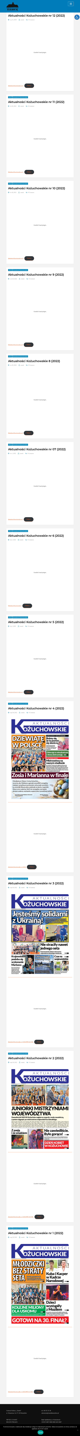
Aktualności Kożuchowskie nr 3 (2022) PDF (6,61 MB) (20, 1041)
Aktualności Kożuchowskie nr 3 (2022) (36, 883)
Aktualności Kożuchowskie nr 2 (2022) (36, 1058)
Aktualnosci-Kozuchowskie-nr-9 (15, 344)
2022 (10, 97)
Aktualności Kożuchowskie (20, 97)
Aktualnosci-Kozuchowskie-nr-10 (15, 258)
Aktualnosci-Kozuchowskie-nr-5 (15, 692)
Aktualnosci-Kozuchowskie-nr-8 (15, 433)
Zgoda (40, 1432)
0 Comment (31, 20)
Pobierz (29, 85)
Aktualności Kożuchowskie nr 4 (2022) (36, 708)
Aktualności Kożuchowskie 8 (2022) (34, 361)
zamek (22, 20)
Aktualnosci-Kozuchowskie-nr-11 (15, 172)
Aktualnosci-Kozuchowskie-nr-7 (15, 519)
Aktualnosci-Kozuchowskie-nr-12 (15, 85)
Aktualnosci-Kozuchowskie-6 (14, 605)
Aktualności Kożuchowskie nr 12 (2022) (36, 15)
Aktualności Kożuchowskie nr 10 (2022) (36, 188)
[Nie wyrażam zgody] (78, 1430)
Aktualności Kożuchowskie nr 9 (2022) (36, 274)
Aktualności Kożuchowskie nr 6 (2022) (36, 535)
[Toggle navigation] (71, 4)
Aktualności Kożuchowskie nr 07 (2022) (37, 449)
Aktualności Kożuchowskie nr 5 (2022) (36, 622)
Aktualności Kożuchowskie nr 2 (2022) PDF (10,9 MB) (21, 1216)
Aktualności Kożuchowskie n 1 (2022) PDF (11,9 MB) (20, 1391)
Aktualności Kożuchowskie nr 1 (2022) (35, 1233)
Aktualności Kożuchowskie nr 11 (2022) (36, 102)
